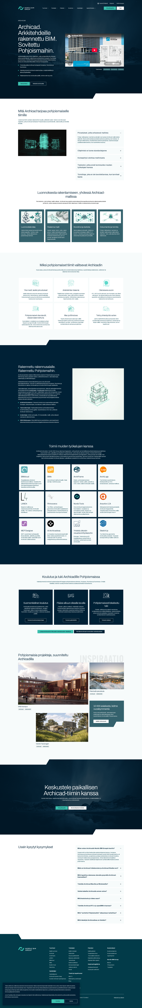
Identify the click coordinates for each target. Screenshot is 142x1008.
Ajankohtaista (90, 8)
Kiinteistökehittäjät (74, 965)
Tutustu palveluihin (71, 620)
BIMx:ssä (30, 394)
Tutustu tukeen (106, 620)
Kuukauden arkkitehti (93, 969)
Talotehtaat (72, 960)
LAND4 (51, 958)
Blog (70, 981)
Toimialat (53, 8)
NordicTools (52, 965)
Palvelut (62, 8)
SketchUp (52, 967)
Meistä (109, 962)
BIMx (50, 962)
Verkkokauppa (120, 3)
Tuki (120, 8)
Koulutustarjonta (111, 951)
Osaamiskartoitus (92, 953)
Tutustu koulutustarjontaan (35, 620)
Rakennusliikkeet (73, 962)
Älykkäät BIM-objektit (93, 960)
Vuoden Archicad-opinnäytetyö (57, 978)
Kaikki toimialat (73, 951)
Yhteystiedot (110, 965)
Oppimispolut (110, 955)
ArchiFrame (52, 955)
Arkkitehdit (71, 953)
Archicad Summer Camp (55, 976)
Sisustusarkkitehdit (74, 955)
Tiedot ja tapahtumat (75, 973)
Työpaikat (110, 967)
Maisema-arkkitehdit (74, 958)
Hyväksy (58, 1001)
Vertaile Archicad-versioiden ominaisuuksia (89, 631)
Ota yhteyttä (110, 8)
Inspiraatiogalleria (94, 964)
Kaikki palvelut (91, 951)
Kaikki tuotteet (53, 951)
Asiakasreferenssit (93, 967)
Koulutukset (111, 948)
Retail (70, 969)
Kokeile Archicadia (38, 83)
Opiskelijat (80, 8)
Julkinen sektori (73, 967)
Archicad (51, 953)
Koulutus (70, 8)
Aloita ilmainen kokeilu (77, 808)
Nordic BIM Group (112, 959)
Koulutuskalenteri (112, 953)
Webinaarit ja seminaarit (75, 978)
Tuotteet (44, 8)
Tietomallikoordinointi (94, 955)
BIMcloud (51, 960)
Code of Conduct (83, 997)
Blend (122, 997)
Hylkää (71, 1001)
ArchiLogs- (41, 390)
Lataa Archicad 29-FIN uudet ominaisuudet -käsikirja (55, 631)
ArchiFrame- (33, 390)
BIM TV (70, 976)
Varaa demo (23, 83)
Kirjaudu (112, 3)
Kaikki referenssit (101, 721)
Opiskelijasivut (53, 974)
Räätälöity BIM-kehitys (94, 958)
